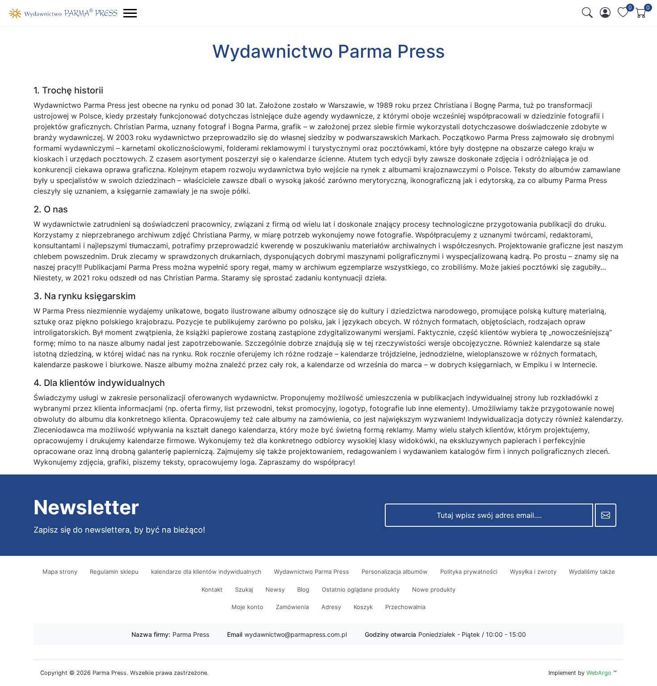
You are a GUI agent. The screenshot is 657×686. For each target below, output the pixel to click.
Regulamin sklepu (114, 571)
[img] (587, 12)
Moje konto (247, 606)
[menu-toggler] (130, 13)
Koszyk (363, 606)
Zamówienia (292, 606)
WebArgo (598, 672)
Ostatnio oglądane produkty (361, 589)
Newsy (275, 589)
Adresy (331, 606)
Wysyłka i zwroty (533, 571)
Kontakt (212, 589)
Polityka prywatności (468, 571)
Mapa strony (59, 571)
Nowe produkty (433, 589)
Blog (303, 589)
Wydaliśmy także (592, 571)
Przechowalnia (405, 606)
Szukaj (244, 589)
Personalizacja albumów (395, 571)
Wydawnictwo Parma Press (311, 571)
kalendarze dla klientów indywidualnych (206, 571)
